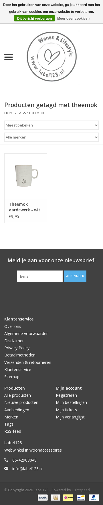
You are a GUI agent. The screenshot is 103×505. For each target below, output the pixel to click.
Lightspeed (81, 490)
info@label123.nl (27, 468)
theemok (36, 113)
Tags (21, 113)
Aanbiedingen (16, 409)
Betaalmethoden (19, 355)
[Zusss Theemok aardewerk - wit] (25, 175)
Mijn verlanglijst (70, 417)
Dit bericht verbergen (34, 19)
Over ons (12, 326)
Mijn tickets (66, 409)
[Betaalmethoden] (42, 497)
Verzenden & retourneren (27, 362)
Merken (11, 417)
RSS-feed (12, 431)
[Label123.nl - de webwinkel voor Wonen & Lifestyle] (60, 56)
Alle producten (17, 395)
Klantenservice (17, 369)
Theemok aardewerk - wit (24, 207)
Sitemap (11, 376)
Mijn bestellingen (71, 402)
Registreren (66, 395)
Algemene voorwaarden (26, 333)
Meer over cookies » (73, 19)
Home (9, 113)
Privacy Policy (16, 347)
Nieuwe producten (21, 402)
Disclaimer (14, 340)
